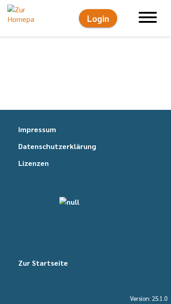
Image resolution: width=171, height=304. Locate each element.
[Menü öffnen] (148, 18)
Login (98, 18)
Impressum (37, 129)
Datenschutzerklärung (57, 146)
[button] (21, 18)
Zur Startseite (43, 263)
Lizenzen (33, 163)
